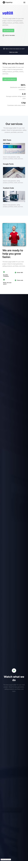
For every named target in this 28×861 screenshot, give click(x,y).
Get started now (8, 30)
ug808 (7, 13)
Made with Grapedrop (6, 859)
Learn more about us (9, 79)
